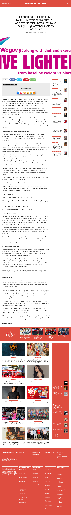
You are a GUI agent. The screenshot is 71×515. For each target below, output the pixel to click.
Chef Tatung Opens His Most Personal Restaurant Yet (58, 387)
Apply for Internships (35, 454)
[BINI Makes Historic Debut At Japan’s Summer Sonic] (65, 138)
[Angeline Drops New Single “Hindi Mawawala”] (65, 109)
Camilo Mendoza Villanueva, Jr (31, 32)
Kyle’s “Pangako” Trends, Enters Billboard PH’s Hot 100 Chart (57, 115)
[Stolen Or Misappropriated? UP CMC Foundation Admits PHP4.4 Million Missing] (66, 406)
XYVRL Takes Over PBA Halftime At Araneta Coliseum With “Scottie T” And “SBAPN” (57, 132)
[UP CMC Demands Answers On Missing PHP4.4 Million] (66, 400)
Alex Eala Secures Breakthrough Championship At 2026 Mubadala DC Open (38, 337)
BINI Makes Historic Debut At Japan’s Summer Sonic (56, 138)
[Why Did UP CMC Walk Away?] (66, 431)
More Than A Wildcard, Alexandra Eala (63, 336)
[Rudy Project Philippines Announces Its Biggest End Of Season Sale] (66, 383)
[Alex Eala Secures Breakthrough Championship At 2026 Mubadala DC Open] (37, 331)
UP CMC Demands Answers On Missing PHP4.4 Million (57, 400)
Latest (3, 323)
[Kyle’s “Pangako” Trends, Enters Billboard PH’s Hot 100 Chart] (65, 115)
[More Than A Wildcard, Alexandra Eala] (63, 331)
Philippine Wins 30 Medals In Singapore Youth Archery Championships (50, 337)
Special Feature (10, 323)
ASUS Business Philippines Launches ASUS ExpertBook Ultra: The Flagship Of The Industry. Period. (58, 394)
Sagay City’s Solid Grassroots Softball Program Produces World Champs (25, 337)
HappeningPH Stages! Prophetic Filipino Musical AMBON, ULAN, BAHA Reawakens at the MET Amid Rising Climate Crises (57, 83)
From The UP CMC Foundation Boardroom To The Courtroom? (58, 419)
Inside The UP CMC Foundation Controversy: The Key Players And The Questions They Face (57, 413)
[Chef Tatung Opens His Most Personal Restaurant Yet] (66, 388)
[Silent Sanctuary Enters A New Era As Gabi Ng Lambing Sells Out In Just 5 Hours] (65, 153)
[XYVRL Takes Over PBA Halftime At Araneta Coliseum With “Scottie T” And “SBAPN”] (65, 131)
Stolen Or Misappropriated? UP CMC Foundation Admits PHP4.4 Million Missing (57, 406)
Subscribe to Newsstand (49, 452)
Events (6, 323)
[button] (67, 3)
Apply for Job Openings (36, 452)
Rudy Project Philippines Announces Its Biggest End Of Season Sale (58, 382)
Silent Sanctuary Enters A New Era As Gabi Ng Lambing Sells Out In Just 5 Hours (57, 154)
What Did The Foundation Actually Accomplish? (57, 435)
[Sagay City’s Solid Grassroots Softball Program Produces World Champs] (25, 331)
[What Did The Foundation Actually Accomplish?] (66, 436)
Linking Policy (59, 459)
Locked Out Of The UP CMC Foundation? (57, 424)
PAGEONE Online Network (57, 107)
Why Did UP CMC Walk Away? (58, 430)
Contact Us (21, 452)
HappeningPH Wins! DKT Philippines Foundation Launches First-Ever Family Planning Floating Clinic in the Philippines (57, 102)
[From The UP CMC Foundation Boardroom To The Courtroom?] (66, 419)
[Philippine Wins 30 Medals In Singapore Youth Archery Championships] (50, 331)
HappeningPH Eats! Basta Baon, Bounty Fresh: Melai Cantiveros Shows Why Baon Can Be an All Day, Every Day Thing (57, 123)
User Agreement (60, 452)
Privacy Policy (59, 454)
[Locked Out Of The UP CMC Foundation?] (66, 425)
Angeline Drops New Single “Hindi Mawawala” (57, 110)
